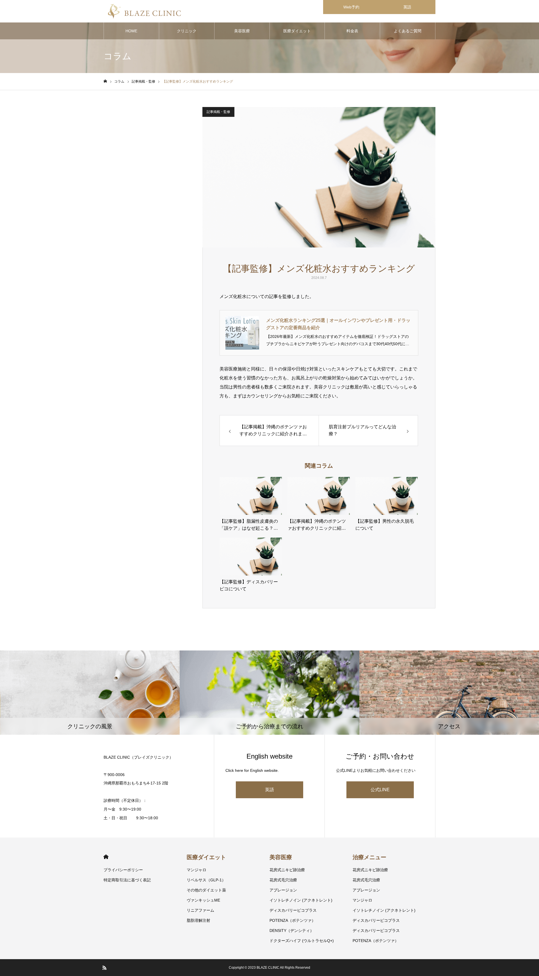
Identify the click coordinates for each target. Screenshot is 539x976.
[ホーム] (105, 81)
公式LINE (380, 789)
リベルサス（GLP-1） (206, 880)
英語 (407, 7)
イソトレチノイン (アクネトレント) (301, 900)
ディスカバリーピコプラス (293, 910)
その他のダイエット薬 (206, 890)
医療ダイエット (297, 31)
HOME (131, 31)
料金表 (352, 31)
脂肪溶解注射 (198, 920)
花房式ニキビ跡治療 (287, 870)
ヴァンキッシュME (203, 900)
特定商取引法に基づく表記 (127, 880)
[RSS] (104, 967)
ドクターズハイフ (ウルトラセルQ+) (302, 940)
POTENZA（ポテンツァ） (293, 920)
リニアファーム (200, 910)
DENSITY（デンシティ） (292, 930)
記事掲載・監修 (218, 112)
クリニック (187, 31)
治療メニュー (369, 857)
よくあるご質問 (407, 31)
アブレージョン (283, 890)
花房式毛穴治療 (283, 880)
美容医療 (242, 31)
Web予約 (351, 7)
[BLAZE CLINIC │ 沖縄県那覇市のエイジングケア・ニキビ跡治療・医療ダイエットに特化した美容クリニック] (144, 11)
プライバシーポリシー (123, 870)
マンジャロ (196, 870)
